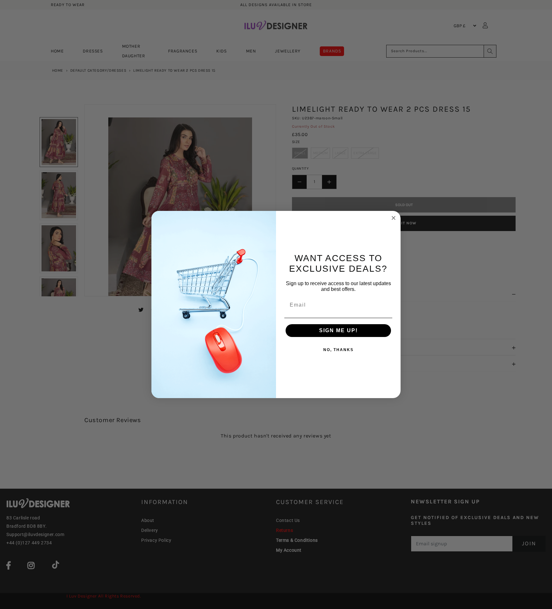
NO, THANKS (338, 350)
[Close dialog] (393, 218)
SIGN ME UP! (338, 330)
